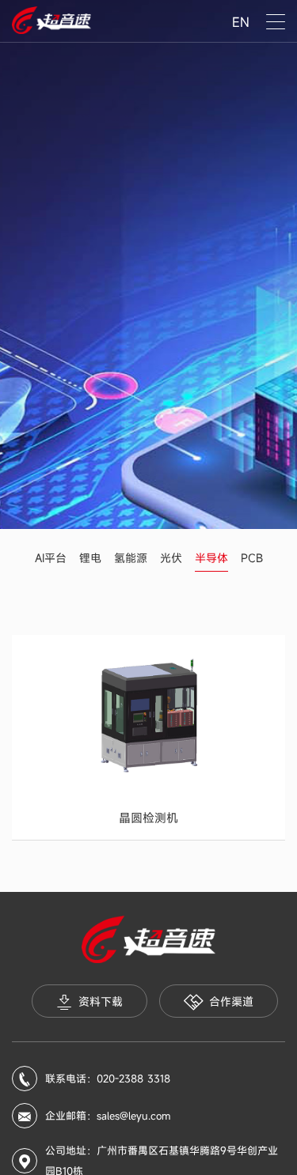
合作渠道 (231, 1001)
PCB (252, 557)
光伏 (171, 557)
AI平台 (51, 557)
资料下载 (100, 1001)
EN (240, 22)
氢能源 (130, 557)
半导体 (211, 557)
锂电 (90, 557)
